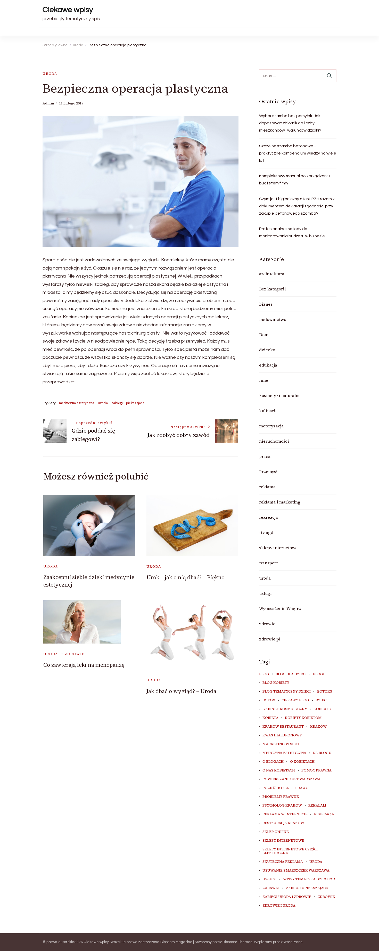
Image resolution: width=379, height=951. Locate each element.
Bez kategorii (272, 289)
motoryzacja (271, 426)
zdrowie (75, 654)
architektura (271, 274)
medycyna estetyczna (76, 403)
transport (268, 563)
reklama (267, 487)
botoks (324, 691)
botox (268, 700)
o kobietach (302, 761)
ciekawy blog (295, 700)
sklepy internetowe (278, 547)
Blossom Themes (237, 942)
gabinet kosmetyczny (284, 709)
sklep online (275, 832)
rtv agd (266, 532)
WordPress (292, 942)
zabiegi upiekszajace (127, 403)
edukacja (268, 365)
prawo (302, 788)
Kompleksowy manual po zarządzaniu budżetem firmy (294, 179)
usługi (265, 593)
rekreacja (268, 517)
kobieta (270, 718)
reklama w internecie (285, 814)
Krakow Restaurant (283, 726)
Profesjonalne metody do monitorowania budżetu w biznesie (292, 232)
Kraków (318, 726)
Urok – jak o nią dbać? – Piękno (185, 577)
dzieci (322, 700)
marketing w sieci (280, 744)
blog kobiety (275, 683)
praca (264, 456)
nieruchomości (274, 441)
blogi (318, 674)
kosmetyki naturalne (280, 395)
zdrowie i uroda (278, 905)
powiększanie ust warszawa (291, 779)
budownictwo (272, 319)
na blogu (322, 753)
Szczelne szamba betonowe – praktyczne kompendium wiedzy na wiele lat (297, 153)
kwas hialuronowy (282, 735)
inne (263, 380)
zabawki (270, 888)
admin (48, 103)
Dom (263, 334)
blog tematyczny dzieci (286, 691)
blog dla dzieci (291, 674)
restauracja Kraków (283, 823)
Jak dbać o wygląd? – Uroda (181, 691)
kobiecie (322, 709)
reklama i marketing (279, 502)
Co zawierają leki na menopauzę (84, 665)
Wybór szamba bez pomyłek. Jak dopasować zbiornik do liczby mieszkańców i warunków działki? (290, 123)
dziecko (267, 350)
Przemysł (268, 471)
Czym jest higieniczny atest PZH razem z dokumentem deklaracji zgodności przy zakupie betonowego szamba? (297, 206)
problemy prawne (280, 797)
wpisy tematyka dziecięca (309, 879)
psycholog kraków (282, 805)
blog (264, 674)
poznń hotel (275, 788)
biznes (266, 304)
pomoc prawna (316, 770)
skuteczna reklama (282, 862)
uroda (50, 73)
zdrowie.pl (269, 639)
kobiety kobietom (303, 718)
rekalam (317, 805)
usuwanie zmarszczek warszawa (295, 870)
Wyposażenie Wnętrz (280, 608)
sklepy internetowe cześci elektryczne (290, 851)
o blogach (273, 761)
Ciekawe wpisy (68, 10)
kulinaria (268, 410)
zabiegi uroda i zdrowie (286, 897)
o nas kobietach (278, 770)
